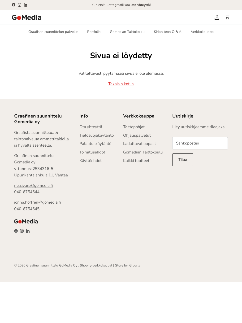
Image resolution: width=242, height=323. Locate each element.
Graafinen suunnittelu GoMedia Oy (51, 265)
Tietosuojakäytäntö (96, 135)
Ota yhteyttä (90, 127)
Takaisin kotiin (121, 84)
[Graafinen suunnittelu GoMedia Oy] (26, 17)
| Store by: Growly (126, 265)
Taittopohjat (134, 127)
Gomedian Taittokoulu (127, 31)
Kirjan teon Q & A (168, 31)
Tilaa (182, 159)
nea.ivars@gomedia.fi (33, 185)
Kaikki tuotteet (136, 160)
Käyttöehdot (90, 160)
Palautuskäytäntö (95, 143)
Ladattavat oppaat (139, 143)
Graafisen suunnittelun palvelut (53, 31)
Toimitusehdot (92, 152)
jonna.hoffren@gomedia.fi (37, 202)
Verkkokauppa (202, 31)
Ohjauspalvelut (137, 135)
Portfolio (93, 31)
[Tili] (216, 17)
